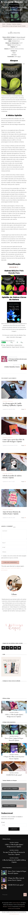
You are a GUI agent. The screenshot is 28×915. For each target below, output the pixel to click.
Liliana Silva (16, 32)
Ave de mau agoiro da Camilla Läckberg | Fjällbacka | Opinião (12, 404)
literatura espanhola (6, 347)
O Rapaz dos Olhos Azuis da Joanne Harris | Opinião (16, 879)
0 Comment (21, 18)
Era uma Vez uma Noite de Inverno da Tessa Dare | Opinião (14, 853)
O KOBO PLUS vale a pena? (14, 775)
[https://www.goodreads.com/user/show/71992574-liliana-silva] (19, 648)
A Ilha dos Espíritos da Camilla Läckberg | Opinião (14, 861)
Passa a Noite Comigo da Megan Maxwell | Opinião (17, 872)
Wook (14, 52)
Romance (22, 347)
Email (3, 822)
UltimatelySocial (14, 914)
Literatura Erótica (18, 345)
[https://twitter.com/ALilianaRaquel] (11, 648)
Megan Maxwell (15, 347)
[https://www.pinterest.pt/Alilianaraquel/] (15, 648)
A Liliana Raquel (12, 2)
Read (22, 409)
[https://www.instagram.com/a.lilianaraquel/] (7, 648)
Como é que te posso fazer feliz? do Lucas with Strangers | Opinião (13, 440)
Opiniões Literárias (14, 4)
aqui (19, 56)
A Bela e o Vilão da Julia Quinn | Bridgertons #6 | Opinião (14, 845)
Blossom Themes (7, 906)
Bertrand (14, 54)
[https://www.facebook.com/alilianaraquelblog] (3, 648)
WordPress (22, 906)
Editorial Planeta (9, 345)
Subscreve (14, 829)
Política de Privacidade (14, 908)
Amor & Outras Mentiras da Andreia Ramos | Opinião (11, 513)
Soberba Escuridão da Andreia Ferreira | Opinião (12, 477)
